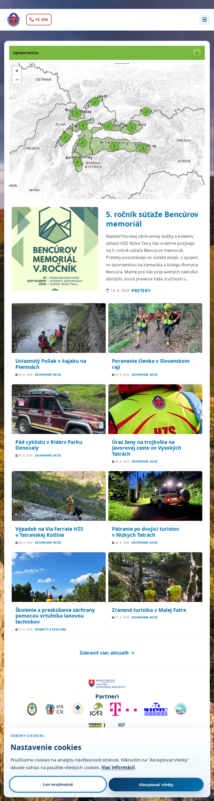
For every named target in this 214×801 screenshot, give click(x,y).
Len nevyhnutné (58, 784)
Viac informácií (118, 767)
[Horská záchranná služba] (13, 19)
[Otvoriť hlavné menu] (204, 19)
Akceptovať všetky (156, 784)
